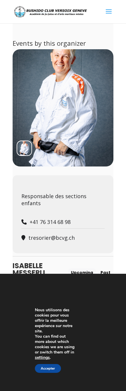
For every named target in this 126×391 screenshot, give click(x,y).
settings (42, 357)
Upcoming (82, 273)
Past (105, 273)
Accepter (48, 368)
